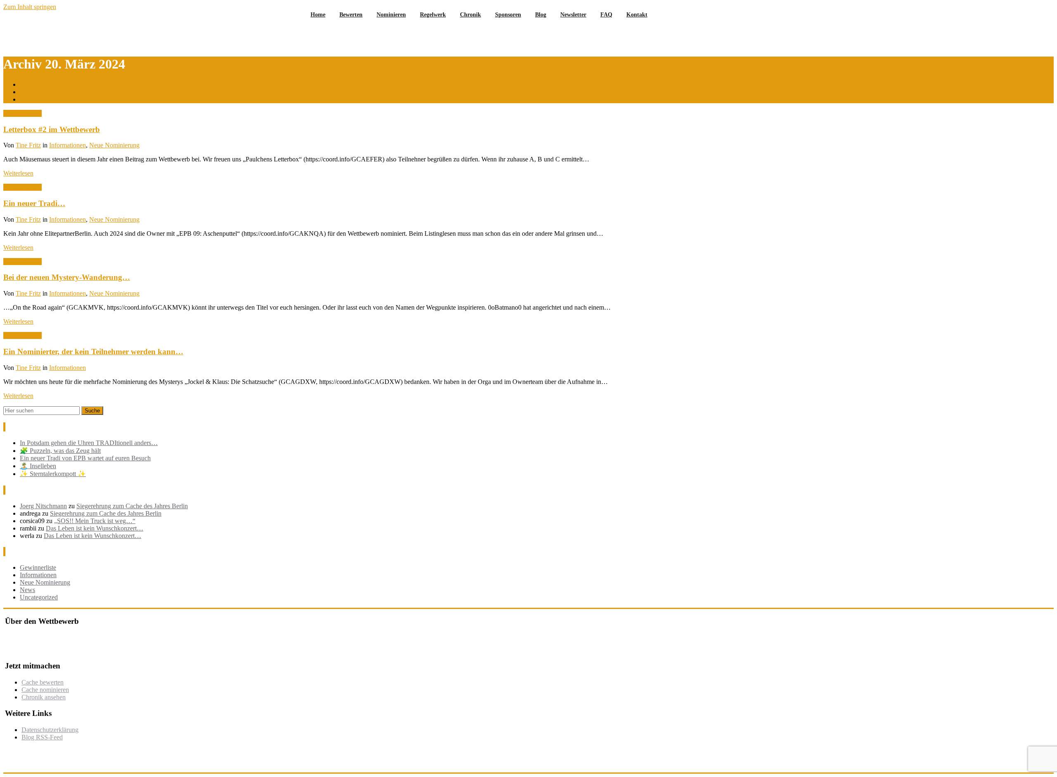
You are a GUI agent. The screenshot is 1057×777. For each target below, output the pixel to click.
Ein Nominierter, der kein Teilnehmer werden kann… (93, 351)
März (26, 99)
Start (26, 84)
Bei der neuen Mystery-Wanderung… (66, 277)
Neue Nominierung (114, 145)
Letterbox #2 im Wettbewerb (51, 129)
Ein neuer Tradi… (34, 203)
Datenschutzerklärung (49, 729)
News (27, 589)
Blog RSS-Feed (42, 737)
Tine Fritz (28, 145)
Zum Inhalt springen (29, 6)
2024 (26, 91)
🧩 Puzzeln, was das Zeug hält (60, 450)
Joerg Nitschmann (43, 505)
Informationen (67, 145)
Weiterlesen (18, 173)
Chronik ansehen (43, 697)
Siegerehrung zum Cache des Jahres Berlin (132, 505)
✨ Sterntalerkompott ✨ (53, 473)
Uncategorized (39, 597)
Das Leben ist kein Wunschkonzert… (94, 528)
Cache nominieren (45, 689)
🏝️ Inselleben (38, 465)
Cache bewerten (42, 682)
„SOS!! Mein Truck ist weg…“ (94, 520)
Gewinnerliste (38, 567)
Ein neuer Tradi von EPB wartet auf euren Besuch (85, 458)
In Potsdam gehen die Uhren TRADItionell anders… (89, 442)
